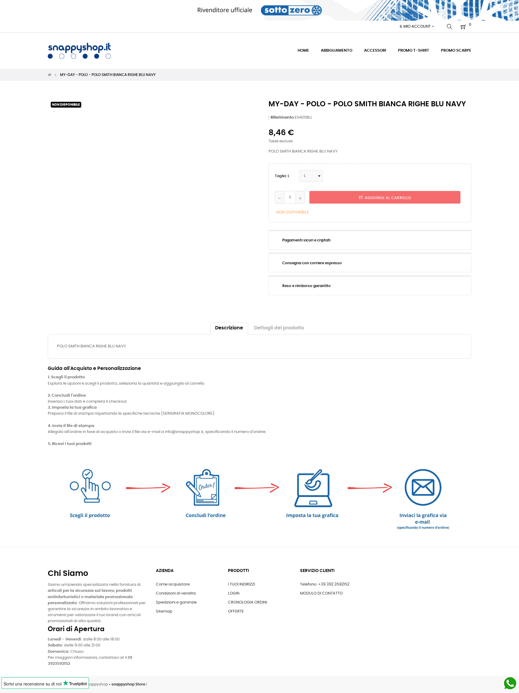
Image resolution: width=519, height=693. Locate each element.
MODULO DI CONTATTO (321, 593)
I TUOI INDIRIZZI (241, 584)
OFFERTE (236, 611)
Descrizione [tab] (229, 328)
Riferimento (282, 118)
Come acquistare (173, 584)
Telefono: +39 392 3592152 (324, 584)
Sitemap (164, 611)
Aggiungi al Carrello (387, 198)
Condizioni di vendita (176, 593)
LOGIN (233, 593)
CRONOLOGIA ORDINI (247, 602)
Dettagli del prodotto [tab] (279, 328)
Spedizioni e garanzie (176, 602)
